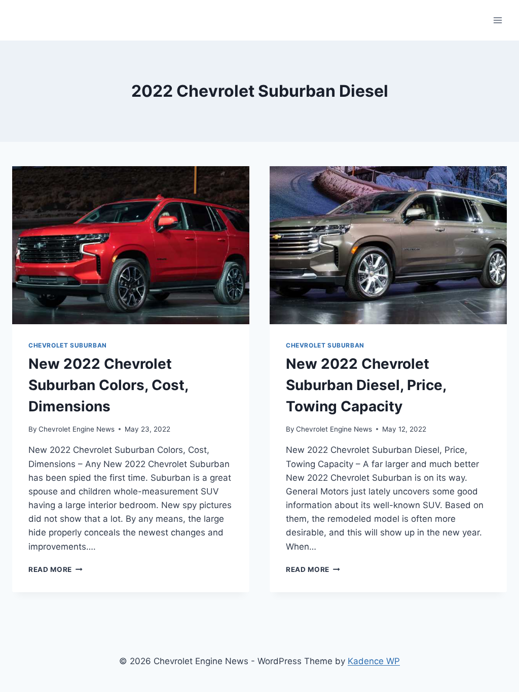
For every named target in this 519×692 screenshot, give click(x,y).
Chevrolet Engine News (77, 429)
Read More (55, 569)
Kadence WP (374, 661)
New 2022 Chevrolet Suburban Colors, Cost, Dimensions (108, 385)
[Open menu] (497, 20)
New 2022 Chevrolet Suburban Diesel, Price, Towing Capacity (366, 385)
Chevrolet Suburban (67, 345)
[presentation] (130, 245)
